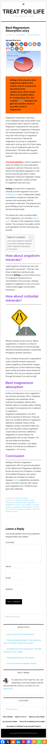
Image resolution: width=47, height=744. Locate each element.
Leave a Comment (34, 35)
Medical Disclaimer (36, 717)
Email (8, 578)
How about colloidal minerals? (20, 244)
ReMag (21, 101)
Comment (10, 542)
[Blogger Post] (17, 49)
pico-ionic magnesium (18, 509)
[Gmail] (8, 49)
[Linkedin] (21, 44)
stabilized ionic (12, 194)
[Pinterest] (26, 44)
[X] (12, 44)
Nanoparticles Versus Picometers (20, 658)
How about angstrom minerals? (20, 241)
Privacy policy (21, 717)
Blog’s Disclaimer (10, 721)
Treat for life (23, 11)
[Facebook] (8, 44)
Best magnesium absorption (19, 246)
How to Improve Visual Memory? (20, 634)
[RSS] (35, 44)
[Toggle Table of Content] (29, 238)
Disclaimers (8, 717)
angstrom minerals (23, 500)
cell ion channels (25, 505)
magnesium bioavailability (23, 507)
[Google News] (39, 44)
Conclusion (13, 249)
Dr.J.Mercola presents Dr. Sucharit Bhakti (24, 726)
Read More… (8, 689)
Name (9, 566)
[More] (21, 49)
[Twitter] (30, 44)
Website (9, 589)
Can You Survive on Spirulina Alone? (22, 663)
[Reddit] (17, 44)
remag (29, 509)
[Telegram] (12, 49)
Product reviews (21, 498)
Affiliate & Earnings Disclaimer (32, 721)
